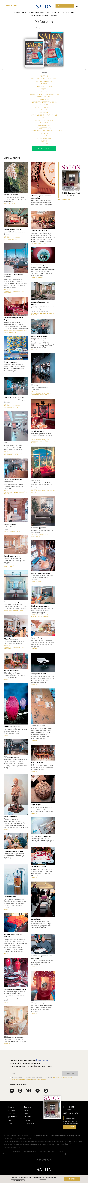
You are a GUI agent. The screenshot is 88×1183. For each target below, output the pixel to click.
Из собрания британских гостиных (13, 275)
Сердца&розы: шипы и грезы (15, 989)
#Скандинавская (44, 138)
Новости (17, 12)
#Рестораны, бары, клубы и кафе (44, 115)
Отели (38, 16)
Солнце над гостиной (39, 336)
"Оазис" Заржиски (11, 639)
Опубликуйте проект (64, 6)
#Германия (44, 99)
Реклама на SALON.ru (64, 199)
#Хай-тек (44, 118)
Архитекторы (45, 12)
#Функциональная (44, 81)
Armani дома (36, 919)
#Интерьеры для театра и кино (44, 102)
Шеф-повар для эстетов (40, 606)
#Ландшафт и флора (44, 86)
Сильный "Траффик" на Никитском (13, 480)
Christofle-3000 (10, 896)
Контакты (61, 1151)
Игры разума (36, 805)
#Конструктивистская (44, 120)
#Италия (44, 92)
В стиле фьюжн (10, 524)
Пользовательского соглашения (62, 1077)
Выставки (27, 1107)
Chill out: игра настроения (13, 1037)
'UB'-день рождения (11, 757)
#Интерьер (44, 76)
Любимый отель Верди (40, 230)
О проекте (16, 1151)
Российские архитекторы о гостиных (41, 957)
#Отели (44, 89)
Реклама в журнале (47, 1151)
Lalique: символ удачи (12, 726)
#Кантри (44, 141)
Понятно (72, 1179)
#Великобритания (44, 97)
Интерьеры (26, 12)
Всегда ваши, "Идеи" (38, 867)
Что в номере (70, 1118)
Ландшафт (35, 12)
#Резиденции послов (44, 107)
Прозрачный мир (37, 1003)
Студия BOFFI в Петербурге (14, 397)
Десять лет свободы (38, 726)
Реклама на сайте (29, 1151)
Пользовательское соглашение (40, 1154)
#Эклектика (44, 112)
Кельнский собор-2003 (40, 265)
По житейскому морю (12, 602)
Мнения (54, 16)
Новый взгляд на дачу (12, 556)
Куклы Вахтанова (10, 816)
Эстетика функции (38, 528)
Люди (65, 12)
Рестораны (46, 16)
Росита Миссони (10, 362)
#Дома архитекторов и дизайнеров (44, 94)
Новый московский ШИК (13, 229)
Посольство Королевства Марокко (13, 319)
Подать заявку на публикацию (14, 1154)
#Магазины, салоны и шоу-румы (44, 79)
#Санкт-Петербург (44, 128)
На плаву (34, 385)
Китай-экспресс (37, 431)
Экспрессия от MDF (38, 674)
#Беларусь (44, 105)
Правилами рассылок (39, 1079)
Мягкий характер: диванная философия (41, 197)
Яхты (33, 16)
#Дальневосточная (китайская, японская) (44, 131)
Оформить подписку (44, 148)
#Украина (44, 123)
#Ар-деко (44, 133)
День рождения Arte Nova (13, 851)
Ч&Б (6, 443)
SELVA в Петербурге (11, 670)
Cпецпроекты (29, 1123)
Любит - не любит (11, 195)
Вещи (59, 12)
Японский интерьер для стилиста (40, 303)
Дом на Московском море (40, 573)
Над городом (36, 480)
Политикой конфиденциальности (22, 1079)
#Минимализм (44, 125)
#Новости (44, 144)
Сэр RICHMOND (37, 762)
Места (54, 12)
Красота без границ (38, 638)
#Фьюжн (44, 136)
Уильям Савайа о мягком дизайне (13, 935)
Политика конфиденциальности (66, 1154)
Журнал (71, 12)
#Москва (44, 84)
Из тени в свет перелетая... (41, 836)
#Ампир (44, 110)
